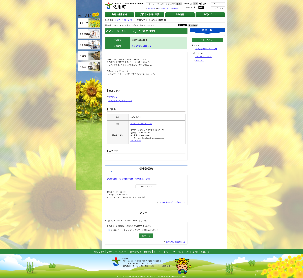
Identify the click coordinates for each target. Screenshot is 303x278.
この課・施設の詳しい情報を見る (172, 202)
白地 (195, 7)
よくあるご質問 (192, 252)
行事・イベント (128, 20)
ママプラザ (112, 97)
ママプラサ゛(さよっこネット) (120, 100)
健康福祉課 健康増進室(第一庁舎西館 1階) (128, 178)
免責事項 (147, 252)
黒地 (201, 7)
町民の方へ (89, 34)
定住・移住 (89, 66)
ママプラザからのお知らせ (206, 48)
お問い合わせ (210, 14)
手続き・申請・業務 (149, 14)
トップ (117, 20)
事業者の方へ (89, 44)
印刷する (194, 25)
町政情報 (180, 14)
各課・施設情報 (119, 14)
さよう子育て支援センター (142, 46)
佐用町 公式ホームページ (124, 5)
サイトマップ (218, 4)
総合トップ (89, 23)
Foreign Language (218, 8)
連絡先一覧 (205, 252)
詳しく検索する (163, 8)
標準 (195, 3)
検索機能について (177, 8)
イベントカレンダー (203, 56)
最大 (204, 3)
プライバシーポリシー (162, 252)
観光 (89, 55)
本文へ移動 (151, 8)
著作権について (135, 252)
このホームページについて (117, 252)
